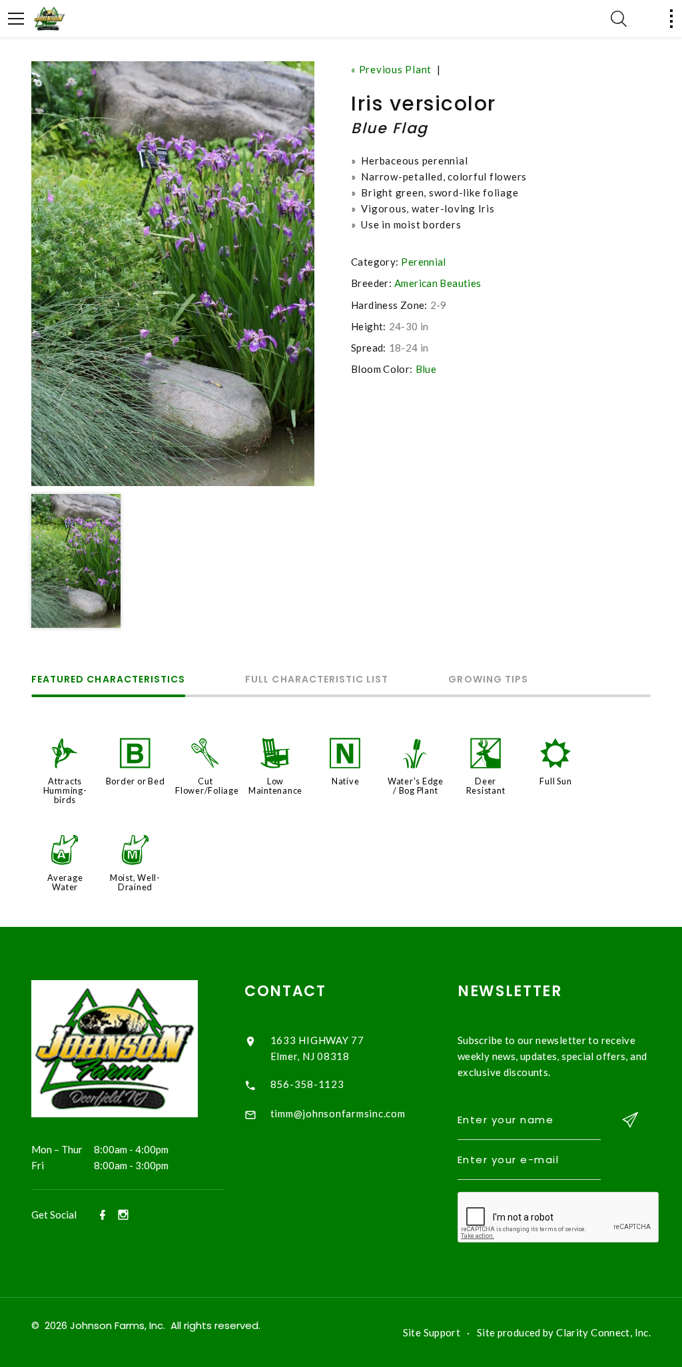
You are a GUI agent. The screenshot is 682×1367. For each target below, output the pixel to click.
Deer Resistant (486, 786)
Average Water (65, 882)
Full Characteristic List (316, 680)
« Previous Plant (391, 69)
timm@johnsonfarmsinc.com (338, 1113)
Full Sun (555, 781)
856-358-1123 (307, 1084)
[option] (172, 273)
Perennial (423, 262)
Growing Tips (488, 680)
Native (346, 781)
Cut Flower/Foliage (207, 786)
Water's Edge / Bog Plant (416, 786)
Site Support (432, 1332)
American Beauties (437, 283)
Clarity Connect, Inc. (603, 1332)
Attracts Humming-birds (65, 790)
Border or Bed (135, 781)
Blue (426, 369)
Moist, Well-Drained (135, 882)
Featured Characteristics (108, 680)
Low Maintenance (275, 786)
